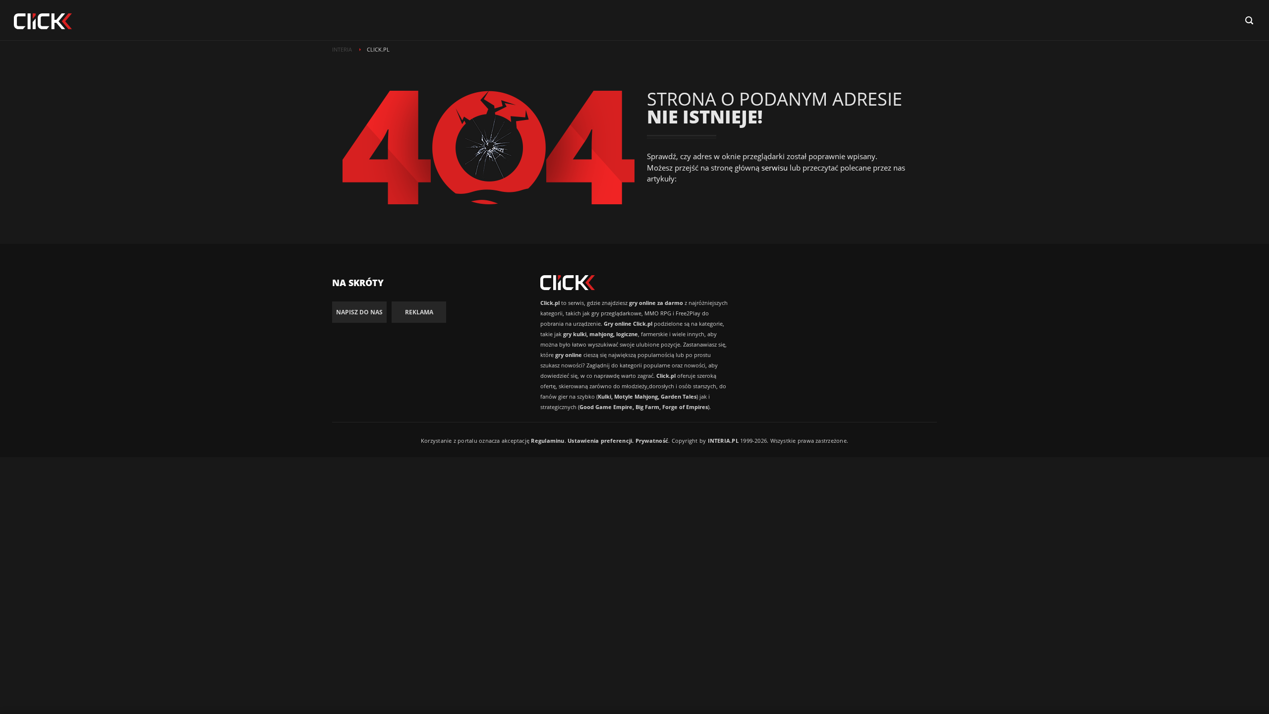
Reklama (419, 312)
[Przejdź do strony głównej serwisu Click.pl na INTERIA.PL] (43, 22)
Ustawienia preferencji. (601, 440)
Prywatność (651, 440)
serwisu (774, 168)
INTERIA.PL (723, 440)
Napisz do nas (359, 312)
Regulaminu (547, 440)
